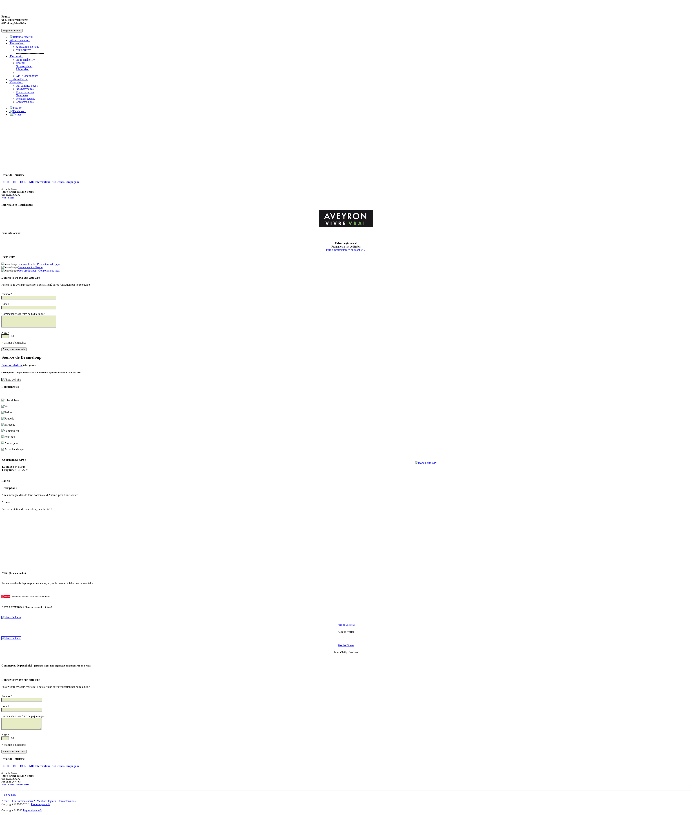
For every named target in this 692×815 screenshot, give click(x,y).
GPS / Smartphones (27, 75)
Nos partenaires (25, 88)
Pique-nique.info (40, 804)
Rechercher (17, 43)
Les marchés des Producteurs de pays (39, 264)
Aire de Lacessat (346, 624)
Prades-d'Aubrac (12, 365)
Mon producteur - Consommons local (39, 270)
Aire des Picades (346, 645)
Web (3, 197)
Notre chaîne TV (25, 59)
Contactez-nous (25, 101)
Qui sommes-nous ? (27, 85)
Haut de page (9, 794)
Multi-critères (23, 49)
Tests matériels (18, 79)
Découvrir (16, 56)
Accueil (5, 801)
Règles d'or (22, 69)
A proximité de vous (27, 46)
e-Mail (11, 197)
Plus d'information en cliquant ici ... (346, 249)
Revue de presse (25, 92)
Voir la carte (22, 784)
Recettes (20, 62)
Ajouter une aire (19, 40)
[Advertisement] (346, 144)
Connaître (16, 82)
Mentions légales (25, 98)
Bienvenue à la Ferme (30, 267)
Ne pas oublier (24, 66)
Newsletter (22, 95)
